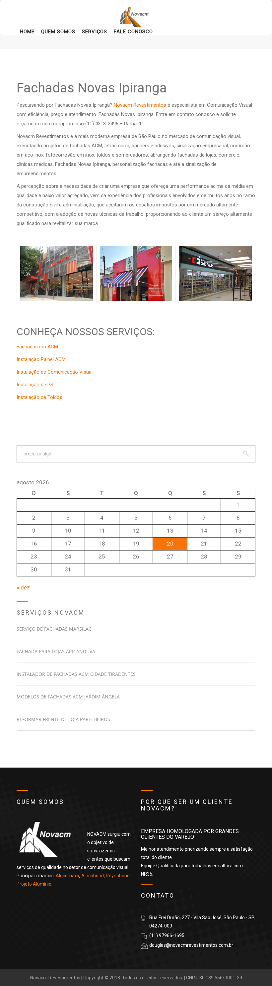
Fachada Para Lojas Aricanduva (56, 651)
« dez (23, 587)
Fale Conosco (133, 32)
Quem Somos (58, 32)
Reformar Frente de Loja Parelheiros (63, 719)
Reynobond (118, 875)
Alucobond (92, 875)
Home (27, 32)
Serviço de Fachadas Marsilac (54, 629)
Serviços (94, 32)
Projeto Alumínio (34, 884)
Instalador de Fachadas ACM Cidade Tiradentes (76, 674)
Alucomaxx (67, 875)
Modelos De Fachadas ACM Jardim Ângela (68, 696)
